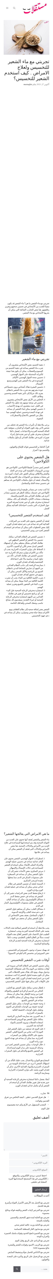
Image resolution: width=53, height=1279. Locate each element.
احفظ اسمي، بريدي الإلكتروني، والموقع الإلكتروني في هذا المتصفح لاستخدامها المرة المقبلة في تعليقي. (28, 1178)
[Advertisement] (26, 196)
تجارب (43, 1093)
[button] (14, 8)
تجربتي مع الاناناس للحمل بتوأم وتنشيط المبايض (28, 1252)
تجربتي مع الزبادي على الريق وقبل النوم (32, 1240)
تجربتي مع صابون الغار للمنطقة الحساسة (31, 1229)
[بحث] (16, 1269)
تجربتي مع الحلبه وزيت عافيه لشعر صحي (31, 1225)
